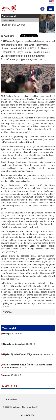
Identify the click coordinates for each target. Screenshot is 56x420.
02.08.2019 (12, 375)
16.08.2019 (28, 354)
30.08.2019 (12, 333)
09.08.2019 (26, 366)
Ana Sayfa (13, 399)
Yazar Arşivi (9, 328)
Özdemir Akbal (9, 16)
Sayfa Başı (29, 415)
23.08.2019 (19, 343)
